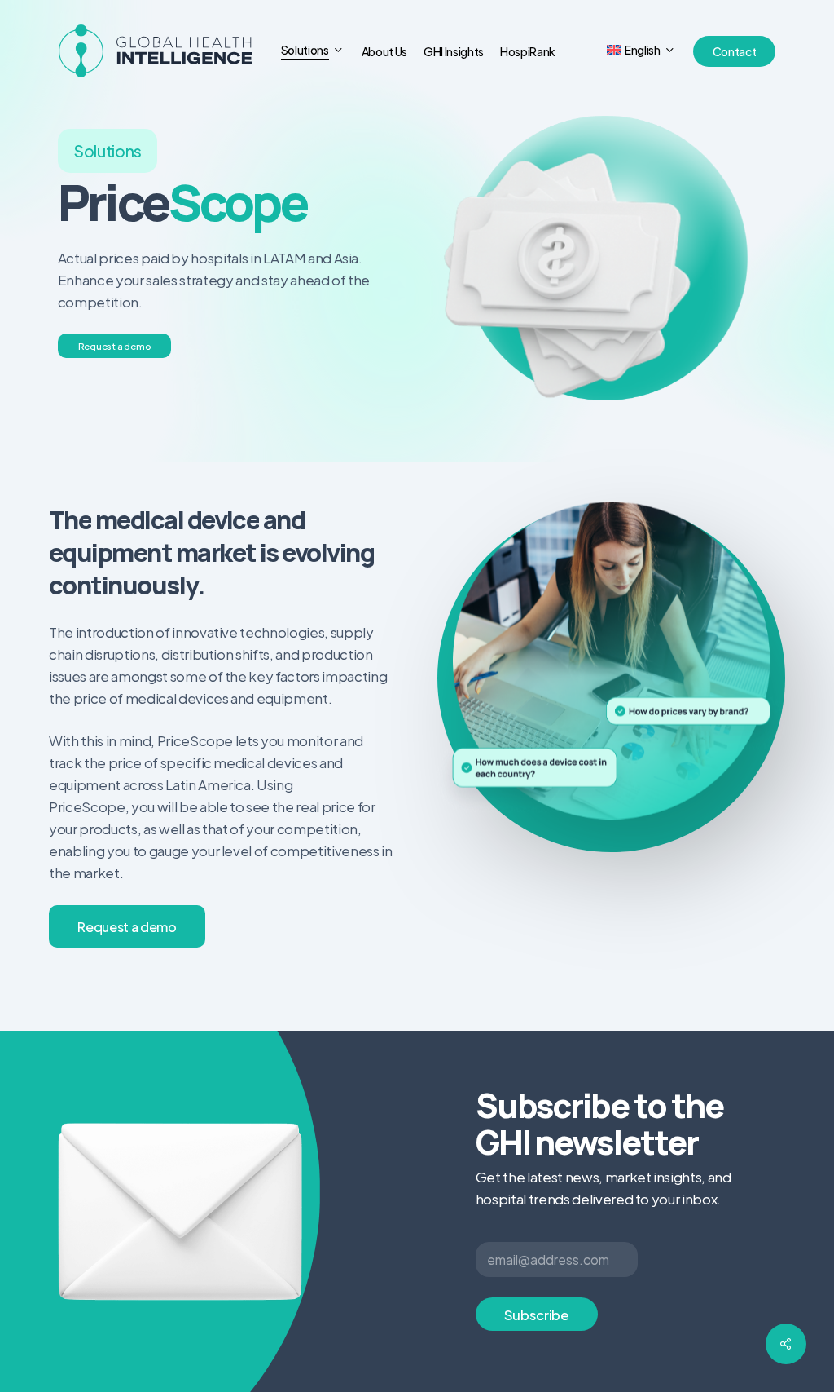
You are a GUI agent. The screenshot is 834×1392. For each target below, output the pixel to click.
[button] (114, 346)
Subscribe (536, 1315)
